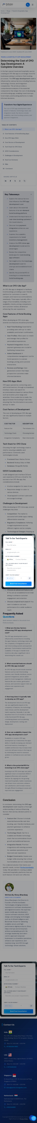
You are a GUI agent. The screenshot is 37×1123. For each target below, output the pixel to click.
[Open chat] (33, 1118)
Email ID (9, 549)
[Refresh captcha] (29, 578)
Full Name (9, 542)
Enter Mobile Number (13, 556)
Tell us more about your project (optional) (17, 564)
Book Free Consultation (18, 584)
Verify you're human (13, 575)
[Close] (33, 536)
